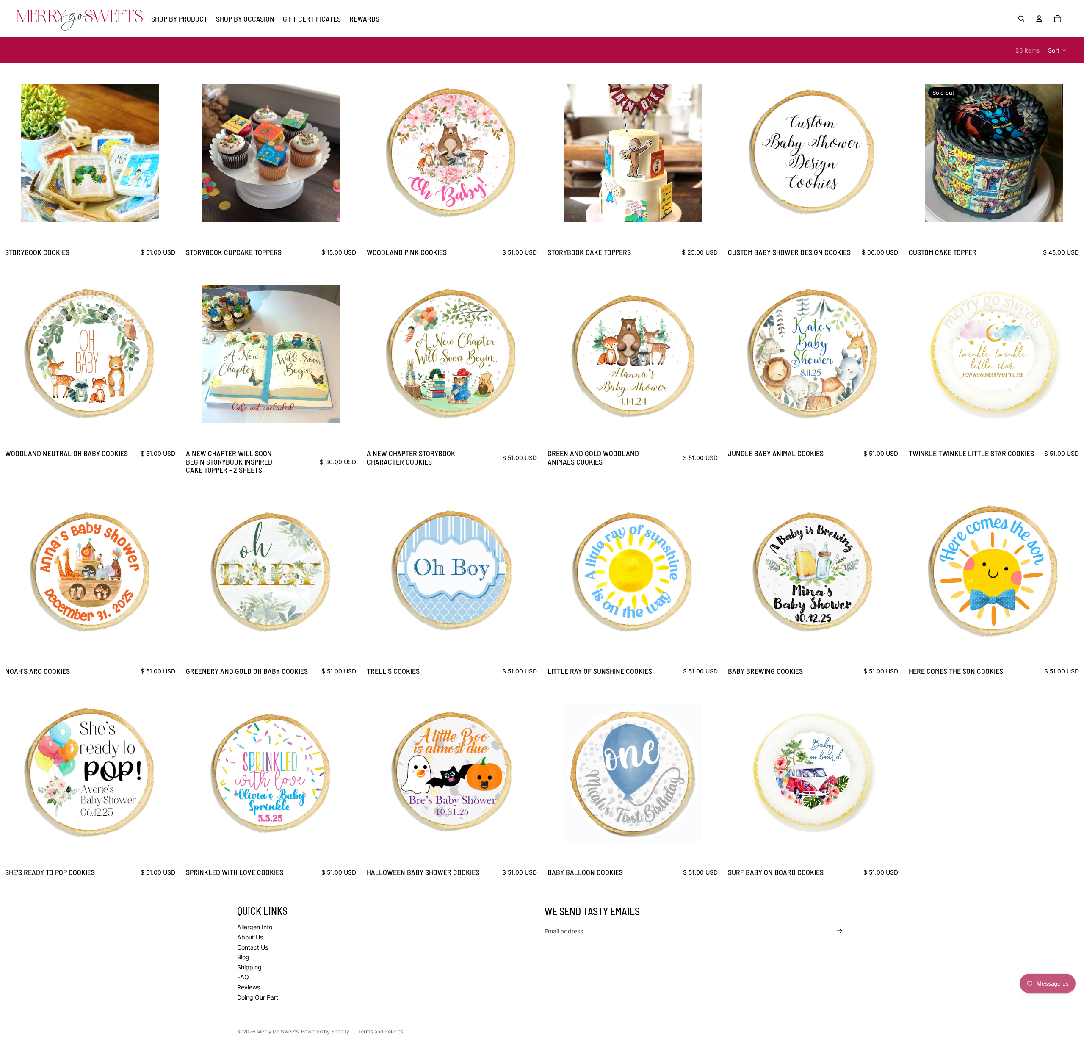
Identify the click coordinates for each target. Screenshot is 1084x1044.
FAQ (243, 976)
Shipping (249, 967)
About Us (250, 937)
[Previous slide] (34, 153)
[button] (1057, 50)
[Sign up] (839, 931)
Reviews (248, 987)
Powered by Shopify (325, 1031)
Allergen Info (254, 926)
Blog (243, 957)
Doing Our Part (257, 997)
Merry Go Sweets (278, 1031)
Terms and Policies (380, 1031)
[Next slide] (146, 153)
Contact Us (252, 947)
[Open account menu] (1039, 18)
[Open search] (1021, 18)
